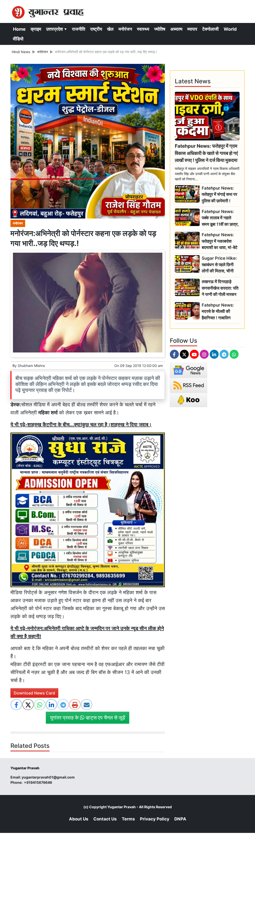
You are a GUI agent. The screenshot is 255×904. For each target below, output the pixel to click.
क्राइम (36, 29)
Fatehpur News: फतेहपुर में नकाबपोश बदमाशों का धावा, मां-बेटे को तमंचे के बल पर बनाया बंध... (220, 241)
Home (19, 29)
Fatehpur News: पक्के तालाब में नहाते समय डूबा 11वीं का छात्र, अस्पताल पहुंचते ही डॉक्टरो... (220, 218)
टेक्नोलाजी (210, 29)
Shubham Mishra (31, 365)
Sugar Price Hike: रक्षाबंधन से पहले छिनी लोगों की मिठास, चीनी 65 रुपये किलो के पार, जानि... (219, 265)
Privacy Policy (154, 818)
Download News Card (34, 692)
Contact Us (105, 818)
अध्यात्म (176, 29)
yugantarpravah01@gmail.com (48, 777)
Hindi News (21, 52)
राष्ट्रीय (96, 29)
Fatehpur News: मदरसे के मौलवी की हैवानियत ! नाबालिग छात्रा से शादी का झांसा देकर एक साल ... (219, 312)
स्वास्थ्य (143, 29)
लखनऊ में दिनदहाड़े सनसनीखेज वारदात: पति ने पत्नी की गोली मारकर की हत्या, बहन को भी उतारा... (220, 288)
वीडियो (18, 38)
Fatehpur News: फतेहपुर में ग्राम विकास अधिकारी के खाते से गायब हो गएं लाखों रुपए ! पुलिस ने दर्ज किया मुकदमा (206, 153)
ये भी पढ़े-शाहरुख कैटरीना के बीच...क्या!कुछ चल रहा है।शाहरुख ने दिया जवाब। (81, 425)
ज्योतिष (159, 29)
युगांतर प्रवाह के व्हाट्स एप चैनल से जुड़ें (87, 718)
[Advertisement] (127, 868)
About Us (78, 818)
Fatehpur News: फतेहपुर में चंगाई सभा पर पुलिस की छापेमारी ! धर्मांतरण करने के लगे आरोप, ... (219, 195)
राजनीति (78, 29)
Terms (128, 818)
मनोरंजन (125, 29)
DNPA (180, 818)
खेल (110, 29)
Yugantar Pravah (121, 807)
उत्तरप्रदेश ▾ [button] (56, 29)
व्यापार (192, 29)
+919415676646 (38, 782)
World (230, 29)
